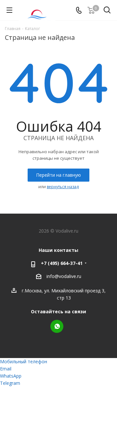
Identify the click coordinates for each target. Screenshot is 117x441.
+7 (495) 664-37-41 (62, 263)
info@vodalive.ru (63, 276)
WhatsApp (56, 326)
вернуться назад (63, 186)
